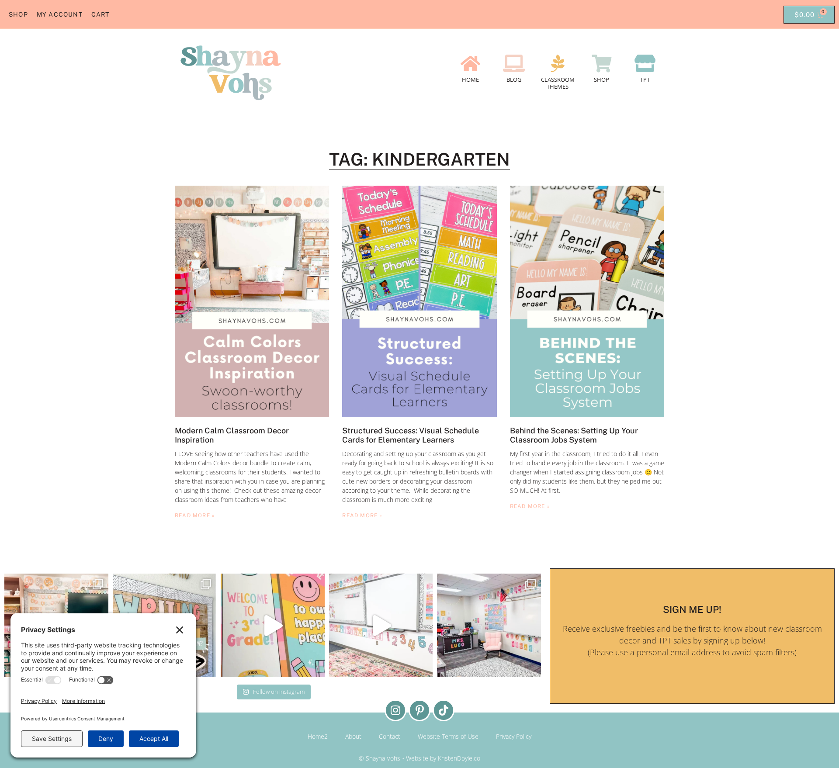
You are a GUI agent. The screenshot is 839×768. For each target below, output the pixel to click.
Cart (100, 14)
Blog (513, 79)
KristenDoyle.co (459, 758)
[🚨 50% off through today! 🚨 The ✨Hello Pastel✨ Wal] (273, 626)
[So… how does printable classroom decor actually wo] (381, 626)
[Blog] (514, 63)
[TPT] (645, 63)
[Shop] (601, 63)
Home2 (318, 736)
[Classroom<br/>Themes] (557, 63)
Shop (18, 14)
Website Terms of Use (448, 736)
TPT (645, 79)
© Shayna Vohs (379, 758)
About (353, 736)
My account (60, 14)
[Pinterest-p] (419, 710)
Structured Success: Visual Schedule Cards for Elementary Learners (410, 435)
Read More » (195, 515)
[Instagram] (395, 710)
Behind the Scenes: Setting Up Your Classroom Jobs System (574, 435)
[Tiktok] (443, 710)
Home (470, 79)
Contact (389, 736)
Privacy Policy (513, 736)
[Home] (470, 63)
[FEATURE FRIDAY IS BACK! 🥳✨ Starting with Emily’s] (489, 626)
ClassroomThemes (558, 83)
